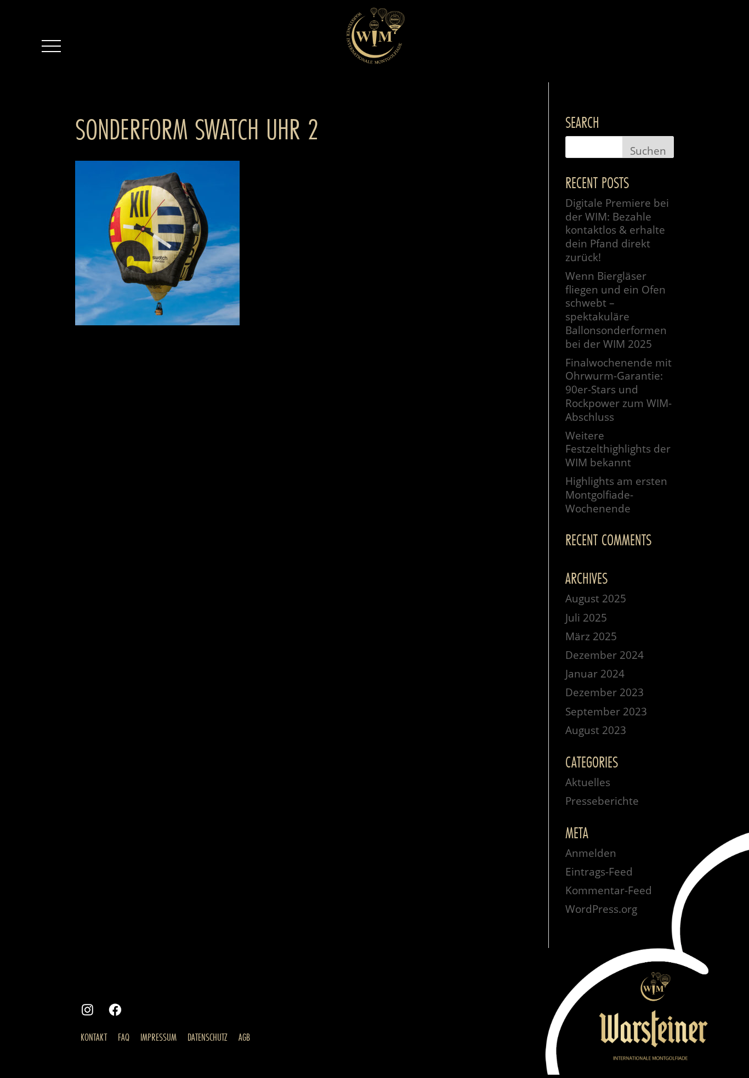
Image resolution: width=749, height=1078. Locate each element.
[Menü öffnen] (51, 46)
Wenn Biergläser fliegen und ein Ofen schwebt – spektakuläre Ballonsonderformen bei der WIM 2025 (616, 310)
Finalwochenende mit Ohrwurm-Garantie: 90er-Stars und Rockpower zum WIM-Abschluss (618, 389)
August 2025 (595, 598)
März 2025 (591, 636)
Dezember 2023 (604, 692)
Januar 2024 (595, 674)
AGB (244, 1037)
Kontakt (94, 1037)
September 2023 (606, 711)
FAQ (123, 1037)
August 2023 (595, 730)
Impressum (158, 1037)
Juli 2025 (586, 618)
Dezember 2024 (604, 655)
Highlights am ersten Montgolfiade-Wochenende (616, 494)
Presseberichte (602, 801)
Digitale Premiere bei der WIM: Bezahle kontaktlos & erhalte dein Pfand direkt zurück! (617, 230)
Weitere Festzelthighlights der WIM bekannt (618, 449)
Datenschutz (208, 1037)
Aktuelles (587, 782)
